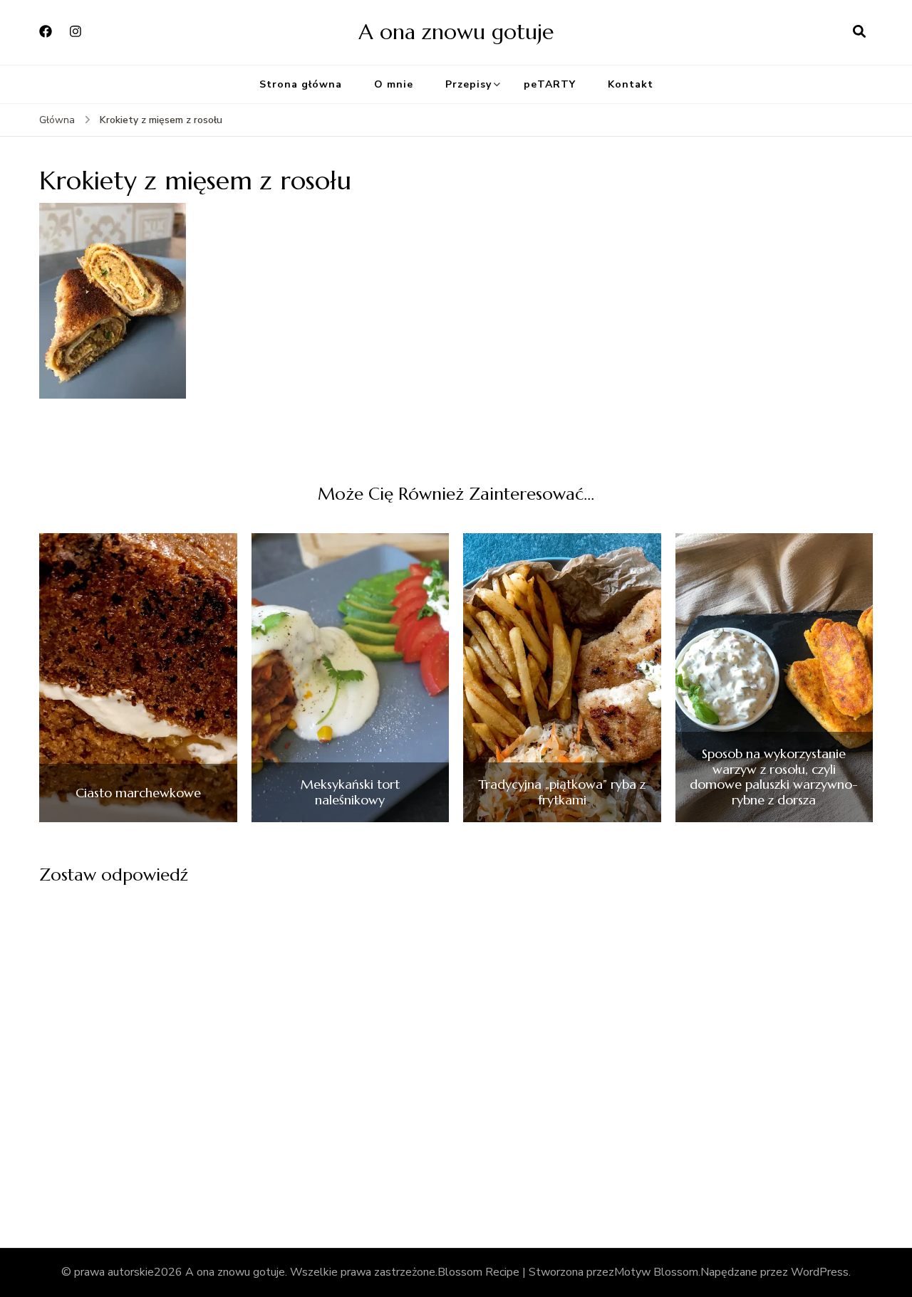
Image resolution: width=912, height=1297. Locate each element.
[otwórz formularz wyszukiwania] (859, 32)
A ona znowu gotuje (456, 32)
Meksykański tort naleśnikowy (350, 792)
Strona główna (300, 84)
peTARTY (550, 84)
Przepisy (468, 84)
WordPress (820, 1272)
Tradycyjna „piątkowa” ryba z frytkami (562, 792)
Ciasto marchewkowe (138, 793)
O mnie (393, 84)
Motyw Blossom (656, 1272)
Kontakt (630, 84)
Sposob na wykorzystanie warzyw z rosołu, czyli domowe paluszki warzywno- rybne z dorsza (774, 776)
